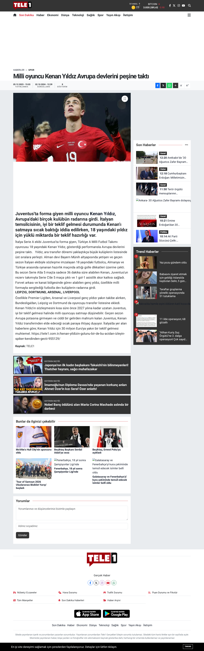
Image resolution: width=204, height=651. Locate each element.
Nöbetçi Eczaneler (27, 592)
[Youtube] (108, 582)
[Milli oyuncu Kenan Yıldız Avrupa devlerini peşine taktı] (72, 127)
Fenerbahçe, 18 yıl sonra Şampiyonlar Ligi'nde (68, 470)
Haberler (18, 70)
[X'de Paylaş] (163, 85)
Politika (163, 232)
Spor (101, 15)
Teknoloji (78, 15)
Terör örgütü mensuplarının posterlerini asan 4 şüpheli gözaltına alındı (172, 191)
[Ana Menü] (189, 14)
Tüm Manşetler (25, 600)
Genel (163, 153)
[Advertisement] (102, 43)
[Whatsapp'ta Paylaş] (169, 85)
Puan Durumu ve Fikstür (164, 592)
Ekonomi (52, 15)
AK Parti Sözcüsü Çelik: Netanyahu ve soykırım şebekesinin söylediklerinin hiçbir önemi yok (172, 239)
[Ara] (189, 6)
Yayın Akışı (113, 15)
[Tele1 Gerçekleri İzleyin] (22, 6)
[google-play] (116, 613)
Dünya (65, 15)
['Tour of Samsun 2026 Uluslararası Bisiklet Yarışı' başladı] (33, 468)
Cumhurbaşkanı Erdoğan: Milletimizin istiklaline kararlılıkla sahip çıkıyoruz (172, 176)
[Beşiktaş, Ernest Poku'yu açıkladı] (110, 436)
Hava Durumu (70, 592)
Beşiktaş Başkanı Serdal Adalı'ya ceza (68, 451)
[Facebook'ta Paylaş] (157, 85)
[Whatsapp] (114, 582)
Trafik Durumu (114, 592)
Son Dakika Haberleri (73, 600)
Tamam (188, 646)
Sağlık (91, 15)
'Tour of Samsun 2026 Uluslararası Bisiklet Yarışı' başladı (31, 484)
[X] (96, 582)
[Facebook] (90, 582)
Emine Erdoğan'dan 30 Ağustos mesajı (168, 223)
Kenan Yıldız (102, 213)
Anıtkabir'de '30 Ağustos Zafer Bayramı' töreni (173, 160)
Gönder (22, 535)
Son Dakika (26, 15)
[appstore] (87, 613)
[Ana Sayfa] (15, 14)
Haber (40, 15)
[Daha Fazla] (175, 85)
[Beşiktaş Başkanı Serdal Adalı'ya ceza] (72, 436)
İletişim (128, 15)
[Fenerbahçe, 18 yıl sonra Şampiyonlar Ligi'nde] (72, 462)
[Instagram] (102, 582)
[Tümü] (186, 144)
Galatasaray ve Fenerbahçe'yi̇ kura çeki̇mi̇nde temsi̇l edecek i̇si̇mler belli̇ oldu (109, 479)
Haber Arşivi (113, 600)
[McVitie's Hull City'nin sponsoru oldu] (33, 436)
